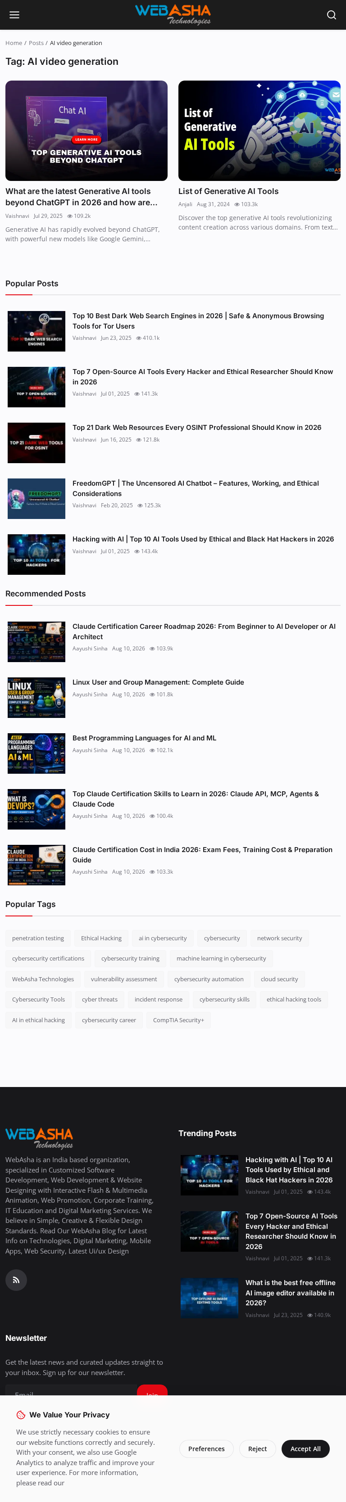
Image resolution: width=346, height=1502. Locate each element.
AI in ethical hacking (38, 1020)
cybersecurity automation (209, 979)
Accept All (306, 1448)
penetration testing (38, 938)
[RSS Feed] (16, 1280)
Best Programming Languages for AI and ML (144, 738)
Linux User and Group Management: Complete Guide (158, 682)
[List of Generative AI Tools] (259, 131)
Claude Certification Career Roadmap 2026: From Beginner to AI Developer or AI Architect (204, 631)
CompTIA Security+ (178, 1020)
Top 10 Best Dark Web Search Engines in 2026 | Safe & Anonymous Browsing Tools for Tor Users (198, 320)
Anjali (185, 204)
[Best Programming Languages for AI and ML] (36, 753)
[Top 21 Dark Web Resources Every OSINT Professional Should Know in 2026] (36, 443)
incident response (158, 999)
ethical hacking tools (294, 999)
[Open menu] (14, 15)
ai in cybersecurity (163, 938)
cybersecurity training (130, 958)
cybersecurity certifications (48, 958)
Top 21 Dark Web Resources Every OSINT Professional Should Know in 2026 (197, 427)
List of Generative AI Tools (228, 191)
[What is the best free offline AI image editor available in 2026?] (209, 1298)
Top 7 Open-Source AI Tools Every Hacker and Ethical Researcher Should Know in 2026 (203, 376)
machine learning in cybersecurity (221, 958)
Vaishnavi (17, 216)
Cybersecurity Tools (38, 999)
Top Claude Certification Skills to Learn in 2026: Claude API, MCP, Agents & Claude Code (196, 798)
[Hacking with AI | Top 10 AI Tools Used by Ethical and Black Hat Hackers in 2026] (36, 554)
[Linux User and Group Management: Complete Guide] (36, 697)
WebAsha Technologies (43, 979)
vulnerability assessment (124, 979)
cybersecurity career (109, 1020)
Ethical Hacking (101, 938)
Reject (257, 1448)
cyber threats (100, 999)
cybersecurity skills (225, 999)
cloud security (279, 979)
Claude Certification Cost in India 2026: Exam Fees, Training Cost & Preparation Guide (202, 854)
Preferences (206, 1448)
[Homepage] (173, 15)
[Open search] (331, 15)
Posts (36, 43)
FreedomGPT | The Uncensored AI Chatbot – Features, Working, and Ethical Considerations (196, 488)
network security (279, 938)
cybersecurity (222, 938)
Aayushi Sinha (90, 648)
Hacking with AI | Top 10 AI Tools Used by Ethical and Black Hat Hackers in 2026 (203, 539)
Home (13, 43)
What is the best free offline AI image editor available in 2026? (291, 1292)
